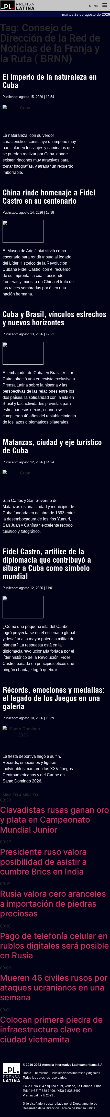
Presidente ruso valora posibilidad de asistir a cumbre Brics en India (43, 862)
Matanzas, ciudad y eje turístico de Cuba (52, 446)
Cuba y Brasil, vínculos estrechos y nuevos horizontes (54, 318)
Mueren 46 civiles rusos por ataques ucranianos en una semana (53, 988)
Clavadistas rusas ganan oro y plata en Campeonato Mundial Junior (54, 820)
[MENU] (104, 6)
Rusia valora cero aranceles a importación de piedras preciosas (53, 903)
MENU (93, 6)
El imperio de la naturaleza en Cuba (50, 81)
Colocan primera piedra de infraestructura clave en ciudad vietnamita (51, 1029)
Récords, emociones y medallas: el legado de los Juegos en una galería (53, 698)
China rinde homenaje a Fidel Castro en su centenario (49, 197)
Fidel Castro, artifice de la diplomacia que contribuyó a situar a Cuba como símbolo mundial (47, 564)
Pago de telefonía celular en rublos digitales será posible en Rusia (54, 946)
